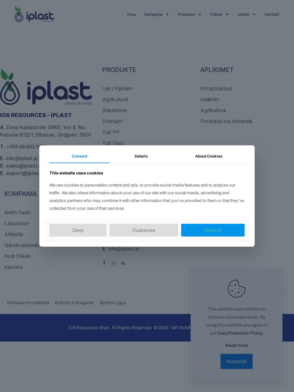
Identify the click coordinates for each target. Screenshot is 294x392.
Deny (78, 230)
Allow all (212, 230)
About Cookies (209, 156)
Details (141, 156)
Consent (79, 156)
